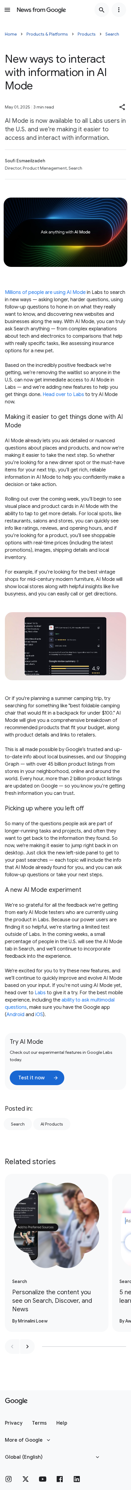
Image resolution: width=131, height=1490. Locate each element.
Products (87, 34)
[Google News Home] (41, 9)
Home (11, 34)
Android (15, 1015)
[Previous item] (12, 1346)
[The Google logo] (16, 1401)
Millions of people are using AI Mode (45, 292)
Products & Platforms (47, 34)
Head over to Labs (63, 394)
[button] (122, 107)
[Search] (101, 9)
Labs (40, 993)
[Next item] (27, 1346)
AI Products (52, 1124)
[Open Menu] (7, 9)
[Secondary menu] (119, 9)
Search (112, 34)
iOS (39, 1015)
